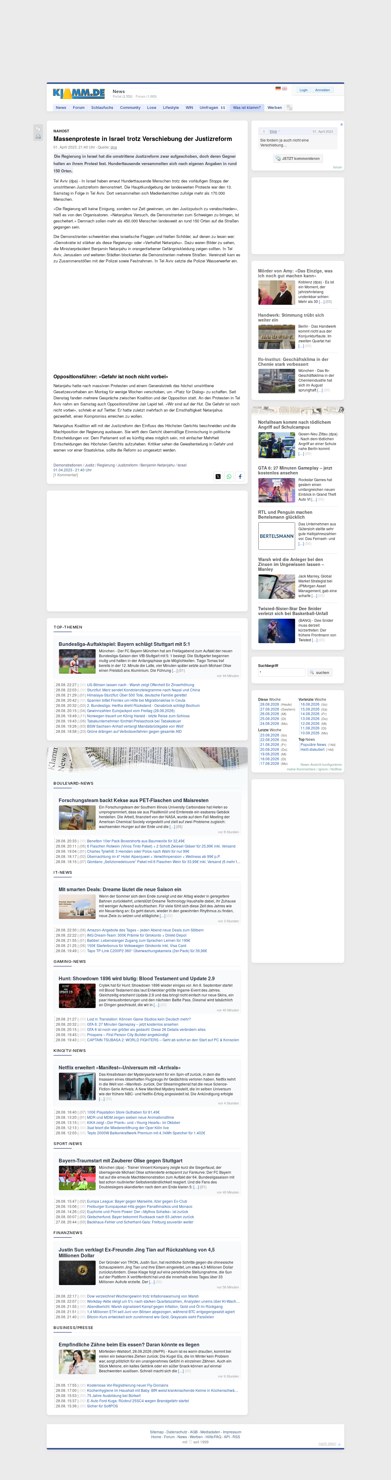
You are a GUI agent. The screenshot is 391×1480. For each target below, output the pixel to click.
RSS (236, 1436)
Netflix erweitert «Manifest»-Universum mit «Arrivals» (120, 1067)
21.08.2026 (269, 744)
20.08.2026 (269, 749)
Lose (151, 107)
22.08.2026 (269, 739)
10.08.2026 (310, 732)
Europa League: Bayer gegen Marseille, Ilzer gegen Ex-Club (137, 1201)
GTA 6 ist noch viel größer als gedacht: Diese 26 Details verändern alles (146, 1029)
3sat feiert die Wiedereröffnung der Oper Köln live (128, 1127)
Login (304, 89)
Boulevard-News (73, 783)
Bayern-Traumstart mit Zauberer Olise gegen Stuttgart (120, 1160)
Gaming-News (69, 961)
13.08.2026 (310, 718)
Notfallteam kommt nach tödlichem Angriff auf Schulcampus (294, 424)
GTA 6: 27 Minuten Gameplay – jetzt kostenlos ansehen (132, 1024)
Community (130, 107)
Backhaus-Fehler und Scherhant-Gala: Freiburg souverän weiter (140, 1221)
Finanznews (67, 1232)
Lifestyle (171, 107)
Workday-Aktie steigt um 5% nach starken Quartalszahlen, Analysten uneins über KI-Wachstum (165, 1301)
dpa (114, 146)
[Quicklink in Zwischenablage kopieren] (38, 129)
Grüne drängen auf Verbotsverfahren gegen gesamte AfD (134, 731)
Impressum (232, 1431)
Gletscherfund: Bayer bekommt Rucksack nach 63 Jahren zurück (140, 1216)
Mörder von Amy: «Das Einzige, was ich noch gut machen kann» (295, 273)
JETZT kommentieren (301, 158)
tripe (273, 131)
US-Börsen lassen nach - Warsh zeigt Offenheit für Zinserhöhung (140, 684)
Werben (275, 107)
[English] (284, 89)
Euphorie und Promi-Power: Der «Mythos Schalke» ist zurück (137, 1211)
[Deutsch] (279, 89)
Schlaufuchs (102, 107)
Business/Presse (73, 1327)
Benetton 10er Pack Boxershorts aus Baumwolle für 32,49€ (136, 840)
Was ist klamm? (247, 107)
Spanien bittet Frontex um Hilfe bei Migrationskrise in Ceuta (136, 700)
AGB (194, 1431)
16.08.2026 (310, 704)
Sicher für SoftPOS (102, 1405)
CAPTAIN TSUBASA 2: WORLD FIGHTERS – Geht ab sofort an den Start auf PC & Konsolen (163, 1039)
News (61, 107)
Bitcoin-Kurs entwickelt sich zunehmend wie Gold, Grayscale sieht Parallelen (150, 1316)
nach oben (327, 1443)
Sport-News (67, 1143)
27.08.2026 (269, 708)
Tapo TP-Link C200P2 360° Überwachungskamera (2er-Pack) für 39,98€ (147, 950)
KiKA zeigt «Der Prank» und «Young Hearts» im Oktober (133, 1122)
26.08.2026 (269, 713)
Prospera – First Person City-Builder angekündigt (127, 1034)
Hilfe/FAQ (213, 1436)
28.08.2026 (269, 704)
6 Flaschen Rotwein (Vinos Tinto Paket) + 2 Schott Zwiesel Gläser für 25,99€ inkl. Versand (161, 845)
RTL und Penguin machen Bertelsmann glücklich (285, 514)
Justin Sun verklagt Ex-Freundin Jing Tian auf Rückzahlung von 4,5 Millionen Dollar (137, 1252)
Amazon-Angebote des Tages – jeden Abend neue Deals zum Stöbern (145, 929)
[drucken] (38, 137)
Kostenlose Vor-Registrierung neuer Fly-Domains (127, 1385)
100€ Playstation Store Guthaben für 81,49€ (123, 1112)
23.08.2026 (269, 734)
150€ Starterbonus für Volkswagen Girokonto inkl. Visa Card (136, 945)
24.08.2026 (269, 723)
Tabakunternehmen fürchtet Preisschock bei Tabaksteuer (134, 720)
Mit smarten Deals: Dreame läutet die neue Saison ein (120, 889)
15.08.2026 (310, 708)
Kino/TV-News (69, 1050)
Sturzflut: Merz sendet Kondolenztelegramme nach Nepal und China (143, 689)
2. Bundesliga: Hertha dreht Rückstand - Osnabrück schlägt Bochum (143, 705)
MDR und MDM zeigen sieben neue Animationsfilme (130, 1117)
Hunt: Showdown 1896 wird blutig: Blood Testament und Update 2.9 (137, 978)
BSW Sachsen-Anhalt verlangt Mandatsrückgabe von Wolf (135, 726)
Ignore (323, 768)
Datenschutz (176, 1431)
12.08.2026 (310, 723)
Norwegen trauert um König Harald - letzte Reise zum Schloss (138, 715)
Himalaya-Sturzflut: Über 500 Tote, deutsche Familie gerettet (137, 694)
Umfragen (212, 107)
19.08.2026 (269, 753)
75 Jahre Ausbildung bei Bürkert (114, 1395)
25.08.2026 (269, 718)
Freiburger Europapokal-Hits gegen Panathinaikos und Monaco (139, 1206)
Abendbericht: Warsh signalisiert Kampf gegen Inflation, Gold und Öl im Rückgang (155, 1306)
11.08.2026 (310, 727)
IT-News (62, 872)
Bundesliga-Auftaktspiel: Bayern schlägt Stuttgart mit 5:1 (124, 643)
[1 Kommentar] (65, 474)
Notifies (336, 768)
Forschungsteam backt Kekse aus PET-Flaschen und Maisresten (134, 800)
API (227, 1436)
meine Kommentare (301, 768)
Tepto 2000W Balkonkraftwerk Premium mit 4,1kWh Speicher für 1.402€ (146, 1132)
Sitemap (157, 1431)
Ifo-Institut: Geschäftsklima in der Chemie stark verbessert (293, 361)
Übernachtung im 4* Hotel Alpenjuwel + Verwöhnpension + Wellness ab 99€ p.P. (153, 856)
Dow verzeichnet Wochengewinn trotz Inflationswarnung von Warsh (143, 1295)
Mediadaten (210, 1431)
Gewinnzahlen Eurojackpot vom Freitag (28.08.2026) (131, 710)
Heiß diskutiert (312, 749)
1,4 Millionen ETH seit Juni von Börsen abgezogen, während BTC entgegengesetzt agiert (161, 1311)
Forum (79, 107)
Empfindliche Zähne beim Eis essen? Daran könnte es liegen (129, 1344)
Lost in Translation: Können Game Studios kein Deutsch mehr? (139, 1018)
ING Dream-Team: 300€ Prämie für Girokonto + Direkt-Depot (136, 935)
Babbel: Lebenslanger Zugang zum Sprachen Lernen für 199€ (138, 940)
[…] (174, 670)
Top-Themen (67, 627)
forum (337, 166)
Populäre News (313, 744)
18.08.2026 (269, 758)
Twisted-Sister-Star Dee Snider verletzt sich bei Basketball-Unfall (293, 610)
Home (156, 1436)
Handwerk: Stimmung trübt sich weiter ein (291, 317)
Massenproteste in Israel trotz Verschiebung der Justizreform (142, 138)
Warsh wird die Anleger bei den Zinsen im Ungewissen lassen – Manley (291, 564)
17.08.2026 (269, 763)
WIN (189, 107)
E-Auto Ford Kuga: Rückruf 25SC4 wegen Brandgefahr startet (138, 1400)
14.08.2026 (310, 713)
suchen (322, 672)
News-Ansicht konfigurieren (321, 764)
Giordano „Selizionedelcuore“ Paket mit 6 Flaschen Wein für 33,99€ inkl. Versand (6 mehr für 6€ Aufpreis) (174, 861)
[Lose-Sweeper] (289, 109)
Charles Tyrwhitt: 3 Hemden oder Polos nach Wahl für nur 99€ (138, 851)
